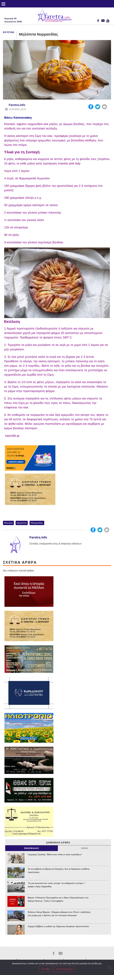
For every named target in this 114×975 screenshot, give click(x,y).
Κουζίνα (8, 32)
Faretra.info (17, 105)
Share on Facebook (90, 106)
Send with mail (104, 106)
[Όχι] (109, 967)
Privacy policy (65, 968)
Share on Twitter (97, 106)
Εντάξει (45, 968)
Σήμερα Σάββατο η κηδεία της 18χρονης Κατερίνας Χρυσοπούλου (58, 926)
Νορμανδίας (37, 523)
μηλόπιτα (22, 523)
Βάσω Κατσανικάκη (18, 117)
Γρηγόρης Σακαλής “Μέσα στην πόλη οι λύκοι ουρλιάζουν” (55, 854)
